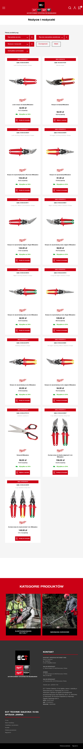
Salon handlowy (9, 722)
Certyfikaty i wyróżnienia (11, 725)
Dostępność (43, 44)
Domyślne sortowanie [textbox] (16, 51)
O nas (6, 720)
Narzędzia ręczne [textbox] (14, 37)
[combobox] (17, 37)
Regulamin (8, 732)
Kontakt (7, 727)
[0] (79, 8)
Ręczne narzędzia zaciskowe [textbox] (49, 37)
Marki (56, 44)
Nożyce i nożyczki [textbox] (14, 44)
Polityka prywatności (10, 730)
